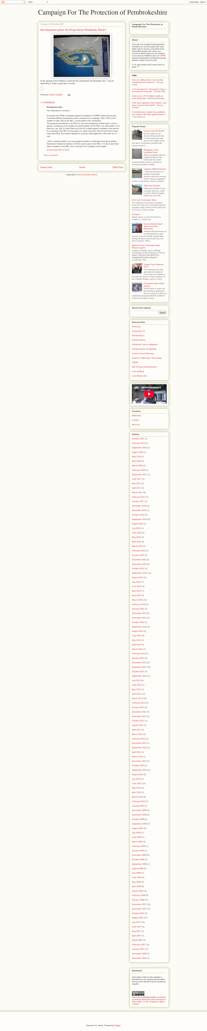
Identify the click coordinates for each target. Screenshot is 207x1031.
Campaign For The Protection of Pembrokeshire (102, 11)
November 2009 (139, 815)
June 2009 (136, 837)
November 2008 (139, 855)
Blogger (117, 1025)
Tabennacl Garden (152, 185)
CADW (135, 362)
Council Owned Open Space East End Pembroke (153, 226)
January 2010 (138, 806)
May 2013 (136, 689)
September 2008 (139, 864)
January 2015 (138, 609)
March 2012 (137, 734)
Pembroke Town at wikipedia (144, 344)
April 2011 (136, 752)
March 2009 (137, 841)
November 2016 (139, 510)
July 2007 (136, 922)
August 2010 (137, 774)
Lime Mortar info (139, 376)
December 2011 (139, 743)
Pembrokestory (138, 340)
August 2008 (137, 868)
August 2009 (137, 828)
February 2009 (138, 846)
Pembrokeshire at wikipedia (144, 349)
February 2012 (138, 739)
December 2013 (139, 662)
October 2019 (138, 438)
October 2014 (138, 622)
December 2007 (139, 904)
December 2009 (139, 810)
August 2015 (137, 577)
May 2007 (136, 931)
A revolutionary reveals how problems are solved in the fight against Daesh (148, 113)
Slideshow (136, 415)
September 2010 (139, 770)
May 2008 (136, 882)
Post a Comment (51, 155)
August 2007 (137, 918)
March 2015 (137, 600)
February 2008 (138, 895)
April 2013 (136, 694)
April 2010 (136, 792)
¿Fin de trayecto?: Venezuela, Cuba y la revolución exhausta (149, 90)
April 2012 (136, 730)
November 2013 (139, 667)
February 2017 (138, 497)
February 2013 (138, 703)
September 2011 (139, 747)
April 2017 (136, 488)
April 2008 (136, 886)
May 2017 (136, 483)
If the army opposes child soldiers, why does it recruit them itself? (149, 104)
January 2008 (138, 900)
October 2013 (138, 671)
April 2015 (136, 595)
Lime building (138, 371)
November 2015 (139, 564)
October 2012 (138, 721)
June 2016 (136, 533)
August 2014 (137, 631)
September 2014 (139, 627)
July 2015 (136, 582)
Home (82, 167)
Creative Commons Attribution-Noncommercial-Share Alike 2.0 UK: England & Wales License (149, 1000)
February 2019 (138, 443)
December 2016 (139, 506)
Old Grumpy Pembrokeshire (144, 367)
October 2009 (138, 819)
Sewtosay (136, 326)
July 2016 (136, 528)
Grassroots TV (138, 331)
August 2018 (137, 452)
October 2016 (138, 515)
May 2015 (136, 591)
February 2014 (138, 653)
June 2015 (136, 586)
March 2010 (137, 797)
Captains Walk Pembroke (155, 169)
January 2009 (138, 850)
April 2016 (136, 542)
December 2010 (139, 761)
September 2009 (139, 824)
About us (136, 424)
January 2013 (138, 707)
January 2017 (138, 501)
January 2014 (138, 658)
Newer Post (46, 167)
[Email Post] (69, 95)
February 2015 (138, 604)
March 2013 (137, 698)
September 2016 (139, 519)
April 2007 (136, 936)
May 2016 (136, 537)
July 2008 (136, 873)
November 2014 (139, 618)
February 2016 (138, 550)
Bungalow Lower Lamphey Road (151, 151)
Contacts (136, 214)
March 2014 (137, 649)
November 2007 (139, 909)
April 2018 (136, 461)
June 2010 (136, 783)
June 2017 (136, 479)
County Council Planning (143, 353)
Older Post (117, 167)
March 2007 (137, 940)
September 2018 (139, 448)
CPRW (162, 55)
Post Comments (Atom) (87, 175)
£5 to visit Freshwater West (144, 200)
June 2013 (136, 685)
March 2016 (137, 546)
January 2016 (138, 555)
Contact (135, 420)
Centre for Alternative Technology (147, 358)
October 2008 (138, 859)
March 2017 (137, 492)
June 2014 (136, 635)
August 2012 (137, 725)
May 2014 (136, 640)
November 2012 (139, 716)
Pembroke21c (138, 335)
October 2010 (138, 765)
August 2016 (137, 524)
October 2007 (138, 913)
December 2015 (139, 559)
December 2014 (139, 613)
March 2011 (137, 756)
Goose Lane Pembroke (154, 131)
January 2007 (138, 949)
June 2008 (136, 877)
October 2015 (138, 568)
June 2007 (136, 927)
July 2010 (136, 779)
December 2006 (139, 953)
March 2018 (137, 465)
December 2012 (139, 712)
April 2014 (136, 644)
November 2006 (139, 958)
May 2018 (136, 456)
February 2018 (138, 470)
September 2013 (139, 676)
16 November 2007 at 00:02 (58, 150)
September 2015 (139, 573)
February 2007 (138, 944)
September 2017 (139, 474)
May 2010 (136, 788)
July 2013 (136, 680)
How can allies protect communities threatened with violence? (147, 81)
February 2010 (138, 801)
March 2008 (137, 891)
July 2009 (136, 832)
